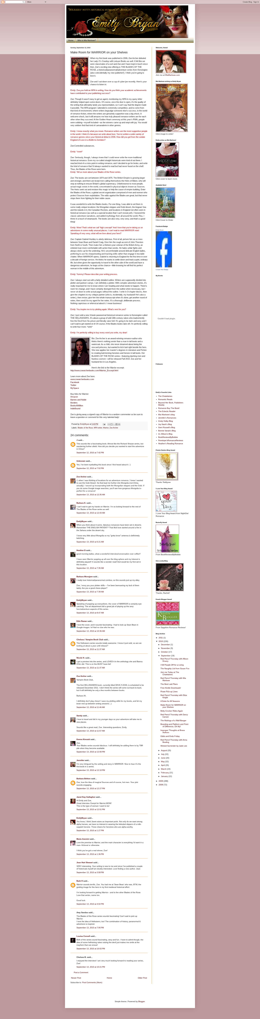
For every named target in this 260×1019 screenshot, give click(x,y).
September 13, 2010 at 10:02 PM (91, 949)
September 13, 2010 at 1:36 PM (90, 854)
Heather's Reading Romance (170, 443)
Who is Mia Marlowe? (86, 40)
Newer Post (76, 978)
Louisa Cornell (83, 936)
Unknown (81, 461)
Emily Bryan (160, 230)
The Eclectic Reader (167, 411)
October (164, 652)
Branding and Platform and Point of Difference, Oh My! (174, 725)
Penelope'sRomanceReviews (170, 440)
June (163, 758)
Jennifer (80, 760)
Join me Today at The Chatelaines (169, 673)
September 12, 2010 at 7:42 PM (90, 452)
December (165, 644)
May (163, 761)
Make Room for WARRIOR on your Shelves (173, 706)
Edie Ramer (82, 621)
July (163, 754)
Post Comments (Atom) (92, 982)
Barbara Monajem (85, 576)
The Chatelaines (165, 396)
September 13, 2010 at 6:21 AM (90, 542)
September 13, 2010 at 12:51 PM (91, 809)
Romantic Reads (165, 399)
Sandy (79, 716)
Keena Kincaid (83, 739)
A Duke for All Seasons (170, 701)
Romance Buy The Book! (169, 408)
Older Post (142, 978)
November (165, 648)
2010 (161, 641)
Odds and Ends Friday (170, 736)
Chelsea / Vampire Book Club (90, 639)
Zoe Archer (114, 428)
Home (70, 40)
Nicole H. (81, 658)
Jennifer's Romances (167, 418)
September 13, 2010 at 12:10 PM (91, 770)
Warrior (105, 428)
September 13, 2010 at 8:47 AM (90, 613)
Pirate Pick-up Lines (169, 691)
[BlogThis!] (111, 424)
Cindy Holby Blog (165, 421)
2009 (161, 781)
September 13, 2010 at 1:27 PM (90, 830)
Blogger (141, 1001)
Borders (73, 403)
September (166, 656)
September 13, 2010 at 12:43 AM (91, 513)
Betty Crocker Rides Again (171, 711)
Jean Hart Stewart (85, 862)
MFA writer (98, 428)
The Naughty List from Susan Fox (174, 668)
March (164, 769)
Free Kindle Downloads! (170, 688)
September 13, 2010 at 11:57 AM (91, 731)
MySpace (74, 388)
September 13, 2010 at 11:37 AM (91, 649)
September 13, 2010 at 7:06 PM (90, 928)
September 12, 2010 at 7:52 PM (90, 468)
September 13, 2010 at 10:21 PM (91, 967)
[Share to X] (114, 424)
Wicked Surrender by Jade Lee (173, 746)
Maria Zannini (83, 839)
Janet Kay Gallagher (86, 797)
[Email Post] (104, 424)
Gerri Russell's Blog (166, 427)
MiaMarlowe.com (172, 75)
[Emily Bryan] (164, 267)
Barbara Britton (84, 778)
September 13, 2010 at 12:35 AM (91, 494)
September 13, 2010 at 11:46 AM (91, 707)
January (164, 776)
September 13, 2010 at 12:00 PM (91, 752)
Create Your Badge (162, 269)
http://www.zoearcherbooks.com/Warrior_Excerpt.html (94, 370)
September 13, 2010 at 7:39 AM (90, 592)
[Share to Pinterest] (119, 424)
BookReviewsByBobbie (168, 437)
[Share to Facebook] (116, 424)
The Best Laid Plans (169, 684)
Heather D (81, 550)
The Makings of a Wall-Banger (173, 720)
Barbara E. (81, 503)
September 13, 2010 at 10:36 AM (91, 631)
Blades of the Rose (85, 428)
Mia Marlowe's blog (166, 414)
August (164, 750)
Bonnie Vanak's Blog (167, 431)
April (163, 765)
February (165, 773)
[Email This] (109, 424)
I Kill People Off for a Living (172, 665)
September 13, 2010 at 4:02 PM (90, 904)
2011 (161, 638)
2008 (161, 785)
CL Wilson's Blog (165, 434)
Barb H (80, 881)
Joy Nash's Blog (165, 424)
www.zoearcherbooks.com (82, 379)
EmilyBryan (82, 521)
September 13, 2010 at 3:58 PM (90, 872)
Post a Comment (81, 972)
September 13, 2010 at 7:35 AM (90, 568)
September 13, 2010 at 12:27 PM (91, 788)
